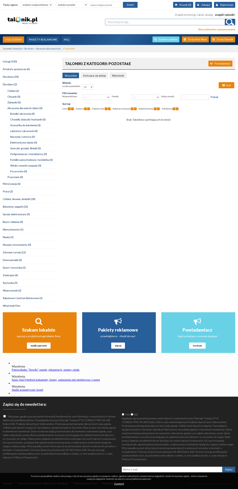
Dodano (80, 108)
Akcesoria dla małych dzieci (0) (24, 108)
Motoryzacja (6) (11, 183)
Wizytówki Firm (11, 305)
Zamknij (119, 483)
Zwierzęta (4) (10, 275)
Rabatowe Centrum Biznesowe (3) (22, 298)
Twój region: (10, 4)
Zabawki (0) (14, 102)
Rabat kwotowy (146, 108)
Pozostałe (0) (18, 171)
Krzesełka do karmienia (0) (25, 125)
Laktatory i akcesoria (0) (24, 131)
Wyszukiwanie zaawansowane (216, 29)
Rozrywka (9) (10, 282)
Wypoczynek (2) (12, 290)
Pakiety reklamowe (118, 330)
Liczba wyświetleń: (71, 86)
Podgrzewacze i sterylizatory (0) (28, 154)
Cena (64, 108)
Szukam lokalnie (38, 330)
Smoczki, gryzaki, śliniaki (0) (25, 148)
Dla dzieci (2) (10, 84)
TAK (127, 414)
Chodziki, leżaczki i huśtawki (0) (28, 119)
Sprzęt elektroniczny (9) (16, 214)
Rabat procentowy (121, 108)
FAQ (66, 39)
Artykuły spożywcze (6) (16, 69)
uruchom (197, 345)
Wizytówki (118, 75)
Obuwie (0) (13, 96)
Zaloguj (205, 4)
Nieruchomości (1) (13, 229)
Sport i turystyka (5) (14, 267)
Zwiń (228, 85)
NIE (135, 414)
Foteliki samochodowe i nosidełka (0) (31, 159)
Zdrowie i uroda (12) (14, 252)
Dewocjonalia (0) (12, 260)
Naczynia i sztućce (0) (22, 136)
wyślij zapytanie (39, 345)
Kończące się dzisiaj (94, 75)
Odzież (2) (13, 90)
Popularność (98, 108)
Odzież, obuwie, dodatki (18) (19, 199)
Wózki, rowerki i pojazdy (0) (25, 165)
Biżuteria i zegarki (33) (15, 206)
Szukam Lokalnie (168, 39)
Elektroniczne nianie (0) (23, 142)
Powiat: (115, 96)
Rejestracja (226, 4)
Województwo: (69, 96)
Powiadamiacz (222, 63)
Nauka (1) (8, 237)
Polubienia (167, 108)
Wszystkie (71, 75)
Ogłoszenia (13, 39)
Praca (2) (8, 191)
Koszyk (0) (185, 4)
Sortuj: (66, 103)
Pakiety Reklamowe (43, 39)
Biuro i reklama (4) (13, 221)
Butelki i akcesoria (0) (22, 113)
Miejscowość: (168, 96)
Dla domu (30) (11, 76)
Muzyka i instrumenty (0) (17, 244)
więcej (118, 345)
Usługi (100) (10, 61)
